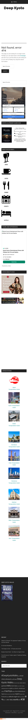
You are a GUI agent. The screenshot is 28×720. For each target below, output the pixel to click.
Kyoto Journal (18, 688)
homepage (23, 55)
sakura (11, 696)
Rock (8, 696)
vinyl (18, 696)
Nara (6, 694)
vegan (15, 696)
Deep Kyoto (14, 8)
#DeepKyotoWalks (9, 675)
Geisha (24, 682)
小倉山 (11, 699)
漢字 (20, 699)
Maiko (13, 691)
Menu (15, 2)
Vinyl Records (22, 696)
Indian (15, 686)
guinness (4, 686)
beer (19, 675)
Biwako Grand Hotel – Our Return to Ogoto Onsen (13, 652)
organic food (22, 694)
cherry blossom (6, 679)
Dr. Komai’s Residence (6, 645)
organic (17, 694)
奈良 (8, 699)
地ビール (5, 699)
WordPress (14, 712)
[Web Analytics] (3, 719)
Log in (19, 712)
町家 (23, 699)
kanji (14, 688)
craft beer (14, 679)
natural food (9, 694)
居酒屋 (14, 699)
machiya (8, 691)
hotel (12, 686)
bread (21, 676)
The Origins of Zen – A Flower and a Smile (11, 648)
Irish (18, 686)
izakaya (3, 688)
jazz (11, 688)
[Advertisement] (14, 27)
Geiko (21, 682)
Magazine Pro (16, 711)
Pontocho (4, 696)
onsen (13, 694)
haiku (9, 686)
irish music (21, 686)
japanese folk (7, 688)
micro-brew (18, 691)
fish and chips (16, 682)
